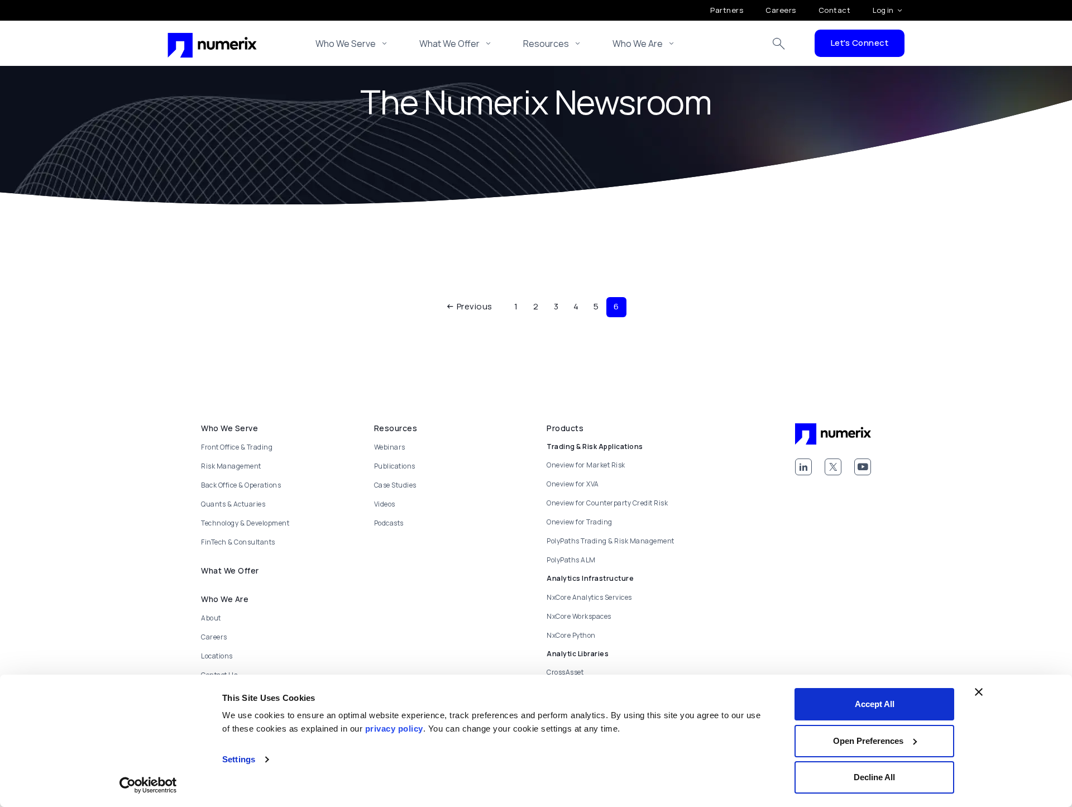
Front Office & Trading (236, 447)
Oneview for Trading (579, 522)
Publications (394, 466)
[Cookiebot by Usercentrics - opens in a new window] (148, 785)
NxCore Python (571, 635)
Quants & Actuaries (233, 504)
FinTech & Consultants (238, 542)
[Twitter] (833, 467)
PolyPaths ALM (571, 560)
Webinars (389, 447)
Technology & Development (245, 523)
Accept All (874, 704)
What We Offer (449, 43)
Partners (726, 10)
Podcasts (389, 523)
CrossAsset (565, 672)
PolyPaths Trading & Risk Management (610, 541)
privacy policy (394, 728)
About (211, 618)
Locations (217, 656)
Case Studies (395, 485)
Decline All (874, 777)
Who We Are (637, 43)
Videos (384, 504)
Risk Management (231, 466)
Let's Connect (860, 43)
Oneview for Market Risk (586, 465)
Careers (780, 10)
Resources (546, 43)
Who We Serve (345, 43)
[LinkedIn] (803, 467)
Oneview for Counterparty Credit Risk (607, 503)
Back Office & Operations (241, 485)
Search (778, 43)
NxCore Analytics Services (589, 597)
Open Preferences (868, 741)
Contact (835, 10)
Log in (883, 10)
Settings (238, 759)
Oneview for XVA (573, 484)
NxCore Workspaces (579, 616)
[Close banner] (979, 692)
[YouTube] (862, 467)
